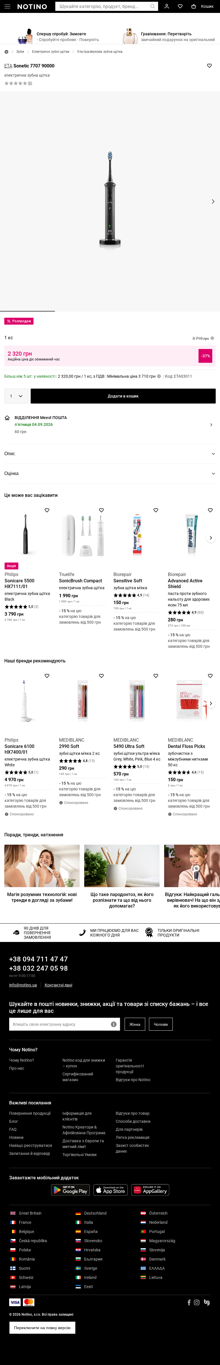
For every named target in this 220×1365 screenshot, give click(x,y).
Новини (16, 1137)
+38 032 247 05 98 (38, 968)
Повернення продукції (29, 1113)
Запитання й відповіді (29, 1153)
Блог (13, 1121)
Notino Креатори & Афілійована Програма (83, 1130)
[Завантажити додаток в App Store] (110, 1190)
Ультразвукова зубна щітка (100, 52)
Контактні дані (58, 985)
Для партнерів (129, 1129)
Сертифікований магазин (77, 1077)
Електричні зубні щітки (50, 52)
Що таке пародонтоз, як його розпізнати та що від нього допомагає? (122, 900)
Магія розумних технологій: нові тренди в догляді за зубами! (42, 897)
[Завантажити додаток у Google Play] (70, 1190)
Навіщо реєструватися (30, 1145)
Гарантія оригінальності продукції (130, 1066)
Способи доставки (133, 1121)
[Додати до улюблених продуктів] (209, 65)
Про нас (16, 1068)
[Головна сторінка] (6, 52)
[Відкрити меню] (7, 7)
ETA (8, 66)
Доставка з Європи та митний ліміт (83, 1144)
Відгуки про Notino (133, 1079)
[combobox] (16, 396)
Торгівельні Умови (79, 1154)
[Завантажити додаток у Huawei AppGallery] (150, 1190)
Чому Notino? (21, 1060)
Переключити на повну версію (42, 1327)
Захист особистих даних (132, 1148)
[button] (108, 425)
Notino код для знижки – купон (83, 1063)
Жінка (134, 1024)
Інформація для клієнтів (77, 1116)
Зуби (20, 52)
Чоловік (161, 1024)
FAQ (13, 1129)
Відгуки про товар (133, 1113)
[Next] (210, 537)
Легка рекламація (133, 1137)
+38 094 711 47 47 (38, 959)
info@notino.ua (23, 985)
